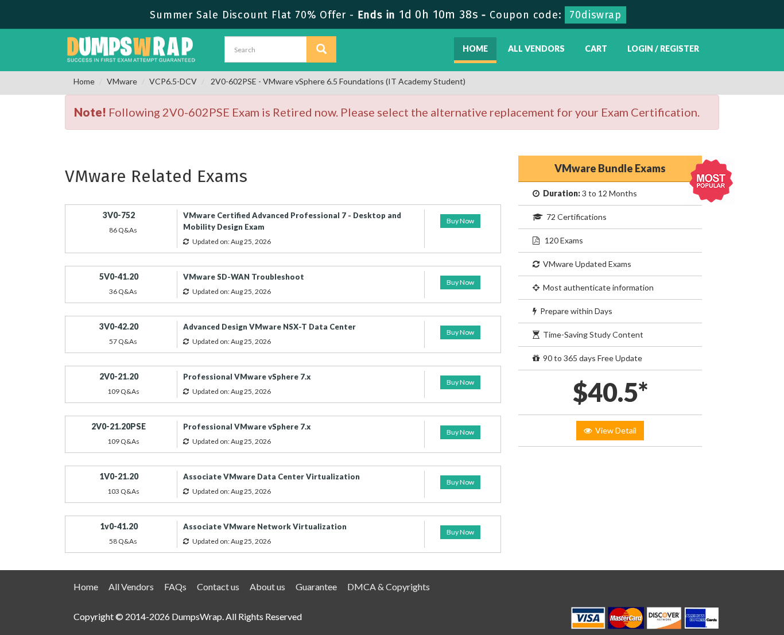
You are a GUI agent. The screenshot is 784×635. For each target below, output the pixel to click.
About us (267, 586)
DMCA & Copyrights (388, 586)
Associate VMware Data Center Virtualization (271, 476)
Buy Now (460, 220)
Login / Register (663, 48)
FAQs (175, 586)
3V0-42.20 (118, 326)
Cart (596, 48)
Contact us (218, 586)
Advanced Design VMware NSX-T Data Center (269, 326)
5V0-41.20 (118, 276)
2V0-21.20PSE (118, 426)
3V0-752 (119, 215)
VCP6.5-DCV (173, 81)
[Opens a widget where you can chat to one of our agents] (705, 569)
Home (475, 48)
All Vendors (536, 48)
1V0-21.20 (118, 476)
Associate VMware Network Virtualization (265, 526)
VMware (122, 81)
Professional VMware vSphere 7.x (247, 376)
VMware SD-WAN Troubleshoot (243, 276)
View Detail (614, 430)
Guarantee (316, 586)
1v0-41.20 (119, 526)
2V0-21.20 (118, 376)
